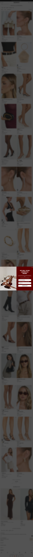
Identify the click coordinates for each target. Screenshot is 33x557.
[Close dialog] (32, 267)
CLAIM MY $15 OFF (24, 285)
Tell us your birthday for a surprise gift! (23, 281)
